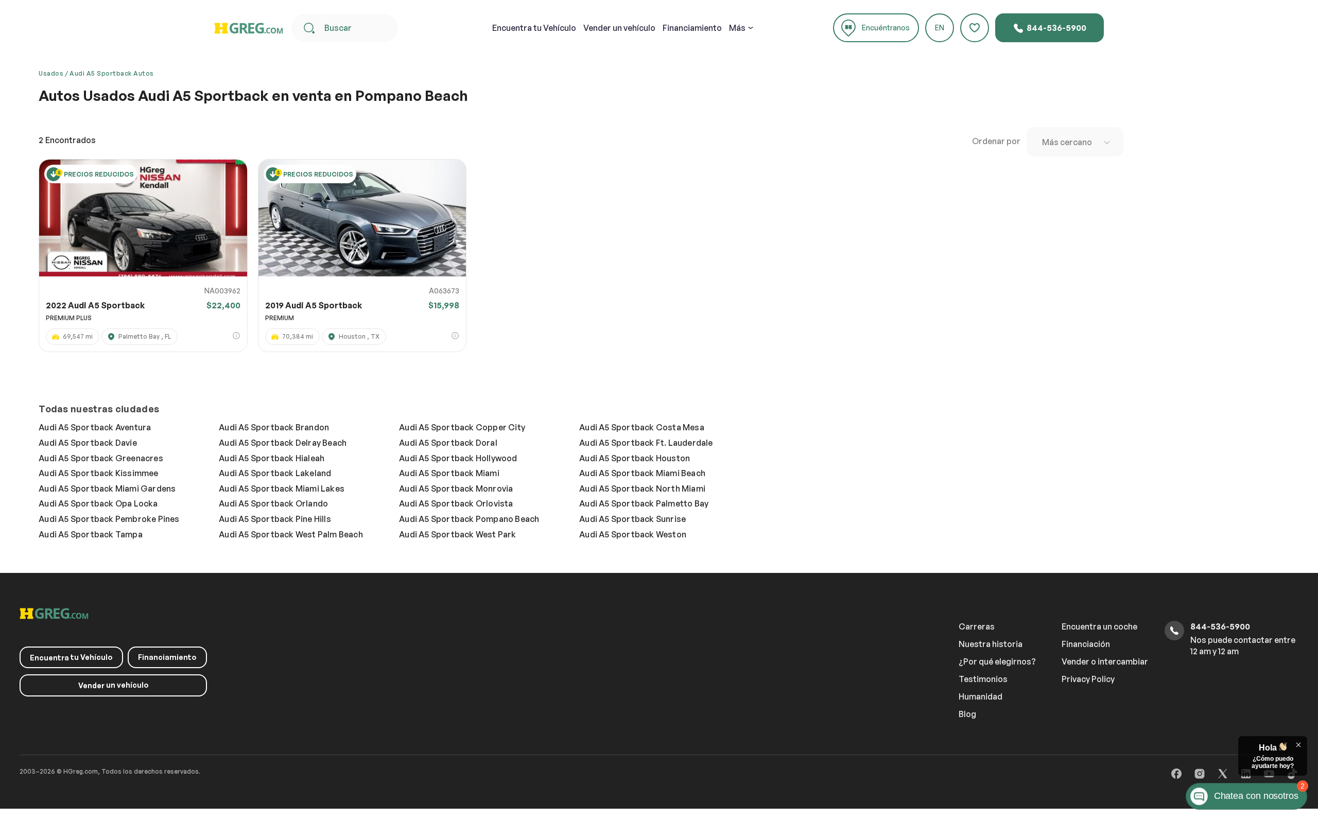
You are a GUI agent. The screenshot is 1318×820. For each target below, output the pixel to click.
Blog (967, 714)
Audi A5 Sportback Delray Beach (282, 443)
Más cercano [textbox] (1067, 142)
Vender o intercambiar (1105, 661)
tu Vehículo (534, 28)
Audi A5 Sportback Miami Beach (642, 473)
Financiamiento (692, 28)
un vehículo (619, 28)
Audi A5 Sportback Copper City (462, 427)
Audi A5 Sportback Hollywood (458, 458)
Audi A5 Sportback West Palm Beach (291, 534)
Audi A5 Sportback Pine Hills (275, 519)
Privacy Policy (1088, 679)
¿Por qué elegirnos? (997, 661)
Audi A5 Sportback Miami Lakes (281, 488)
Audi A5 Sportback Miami (449, 473)
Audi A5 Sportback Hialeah (271, 458)
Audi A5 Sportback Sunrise (632, 519)
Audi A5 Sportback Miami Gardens (107, 488)
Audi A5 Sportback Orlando (273, 503)
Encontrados (67, 140)
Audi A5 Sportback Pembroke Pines (109, 519)
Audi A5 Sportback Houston (634, 458)
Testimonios (983, 679)
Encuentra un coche (1099, 626)
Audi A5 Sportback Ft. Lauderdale (646, 443)
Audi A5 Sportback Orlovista (456, 503)
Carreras (977, 626)
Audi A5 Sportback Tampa (91, 534)
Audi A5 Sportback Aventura (95, 427)
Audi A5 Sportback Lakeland (275, 473)
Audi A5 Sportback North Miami (642, 488)
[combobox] (1075, 141)
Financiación (1086, 644)
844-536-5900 (1055, 28)
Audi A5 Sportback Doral (448, 443)
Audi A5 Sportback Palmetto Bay (643, 503)
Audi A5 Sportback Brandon (274, 427)
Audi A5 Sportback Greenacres (101, 458)
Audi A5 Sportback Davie (88, 443)
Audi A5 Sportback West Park (457, 534)
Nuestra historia (990, 644)
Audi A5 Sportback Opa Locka (98, 503)
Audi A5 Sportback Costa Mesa (641, 427)
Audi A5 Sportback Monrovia (456, 488)
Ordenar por (996, 141)
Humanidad (980, 696)
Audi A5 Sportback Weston (632, 534)
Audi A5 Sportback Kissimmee (98, 473)
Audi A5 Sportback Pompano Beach (469, 519)
